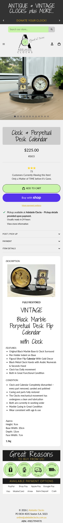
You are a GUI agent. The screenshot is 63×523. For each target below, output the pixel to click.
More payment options (31, 205)
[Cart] (59, 44)
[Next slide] (59, 20)
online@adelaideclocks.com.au (32, 517)
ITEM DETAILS (9, 248)
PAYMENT (7, 241)
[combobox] (28, 29)
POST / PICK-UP (10, 234)
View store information (17, 224)
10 (42, 116)
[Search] (51, 29)
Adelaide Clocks (36, 510)
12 (48, 116)
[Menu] (3, 44)
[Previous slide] (3, 20)
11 (45, 116)
